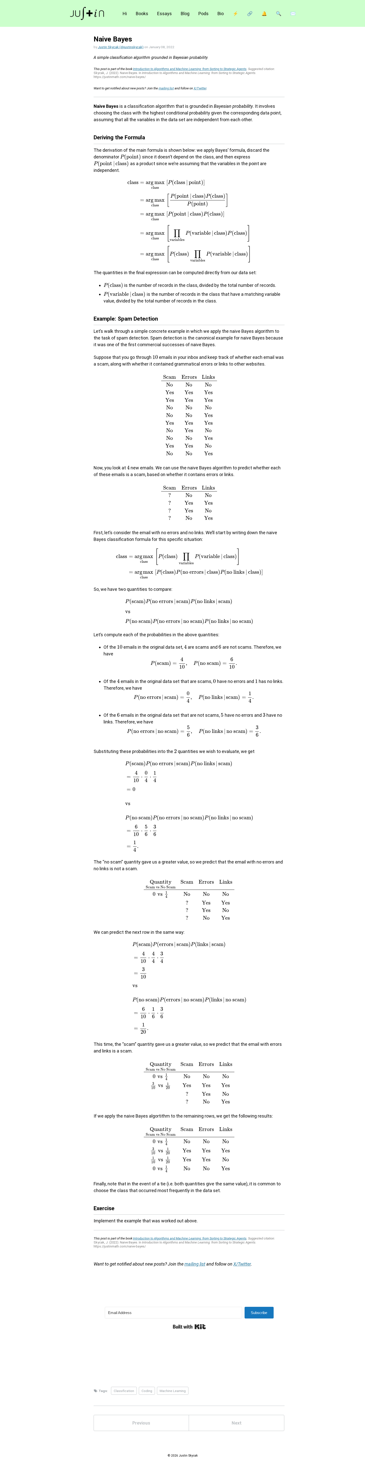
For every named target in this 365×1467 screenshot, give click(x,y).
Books (142, 13)
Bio (221, 13)
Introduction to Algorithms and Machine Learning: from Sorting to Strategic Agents (190, 69)
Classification (124, 1391)
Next (237, 1423)
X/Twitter (200, 88)
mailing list (166, 88)
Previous (141, 1423)
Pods (203, 13)
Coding (147, 1391)
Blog (185, 13)
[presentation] (130, 156)
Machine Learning (173, 1391)
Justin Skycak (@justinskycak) (121, 47)
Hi (125, 13)
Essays (164, 13)
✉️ (293, 13)
